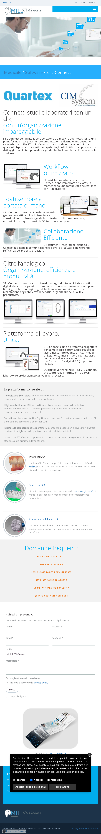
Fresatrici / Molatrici (43, 519)
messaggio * (12, 660)
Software (34, 72)
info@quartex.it (87, 2)
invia (12, 690)
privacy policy (41, 682)
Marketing (56, 780)
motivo (9, 649)
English (7, 2)
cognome (57, 626)
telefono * (57, 637)
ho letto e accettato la (29, 682)
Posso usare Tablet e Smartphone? (51, 572)
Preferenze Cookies (15, 831)
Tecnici (21, 780)
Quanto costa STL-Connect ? (51, 596)
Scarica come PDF (56, 753)
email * (9, 637)
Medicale (12, 72)
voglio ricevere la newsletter (25, 678)
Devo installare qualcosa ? (51, 580)
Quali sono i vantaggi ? (51, 564)
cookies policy (91, 828)
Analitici (38, 780)
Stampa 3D (37, 485)
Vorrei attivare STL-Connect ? (51, 588)
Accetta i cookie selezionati (30, 787)
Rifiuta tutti (62, 787)
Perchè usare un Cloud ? (51, 556)
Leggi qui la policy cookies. (70, 772)
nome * (10, 626)
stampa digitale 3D (84, 491)
